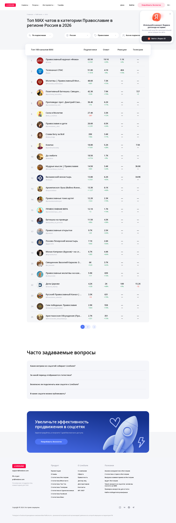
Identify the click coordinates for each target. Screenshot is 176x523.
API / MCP (81, 490)
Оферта (81, 474)
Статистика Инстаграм (59, 477)
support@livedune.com (20, 470)
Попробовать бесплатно (151, 5)
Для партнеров (83, 484)
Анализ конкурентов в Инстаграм (117, 471)
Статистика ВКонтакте (59, 481)
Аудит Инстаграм (111, 481)
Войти (131, 5)
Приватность (83, 477)
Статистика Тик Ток (58, 484)
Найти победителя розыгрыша (116, 492)
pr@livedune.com (18, 479)
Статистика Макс (57, 497)
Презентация (56, 471)
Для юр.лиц (82, 481)
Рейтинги (38, 14)
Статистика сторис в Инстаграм (117, 474)
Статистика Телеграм (59, 487)
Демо (122, 5)
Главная (30, 14)
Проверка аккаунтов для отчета (117, 489)
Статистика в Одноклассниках (62, 490)
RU (168, 5)
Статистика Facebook (59, 494)
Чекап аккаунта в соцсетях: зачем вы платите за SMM (119, 485)
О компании (82, 471)
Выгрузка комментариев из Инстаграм (119, 477)
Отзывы (54, 474)
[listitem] (88, 366)
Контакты (81, 487)
